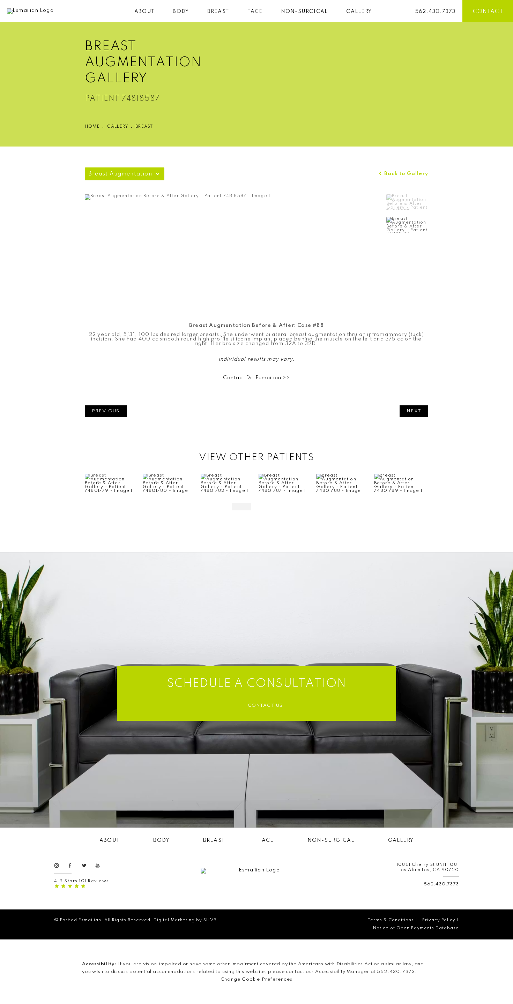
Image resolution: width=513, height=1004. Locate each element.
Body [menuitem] (181, 11)
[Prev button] (241, 506)
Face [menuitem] (254, 11)
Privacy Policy (438, 920)
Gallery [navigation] (117, 127)
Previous (106, 411)
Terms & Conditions (391, 920)
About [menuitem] (144, 11)
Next (414, 411)
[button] (56, 865)
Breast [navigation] (144, 127)
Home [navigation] (92, 127)
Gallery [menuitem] (359, 11)
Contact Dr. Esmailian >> (256, 377)
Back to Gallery (405, 174)
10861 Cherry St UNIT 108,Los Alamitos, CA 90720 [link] (428, 867)
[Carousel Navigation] (256, 503)
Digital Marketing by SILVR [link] (185, 920)
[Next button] (271, 506)
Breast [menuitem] (218, 11)
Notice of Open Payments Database (416, 928)
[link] (435, 11)
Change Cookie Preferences (256, 979)
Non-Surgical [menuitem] (304, 11)
